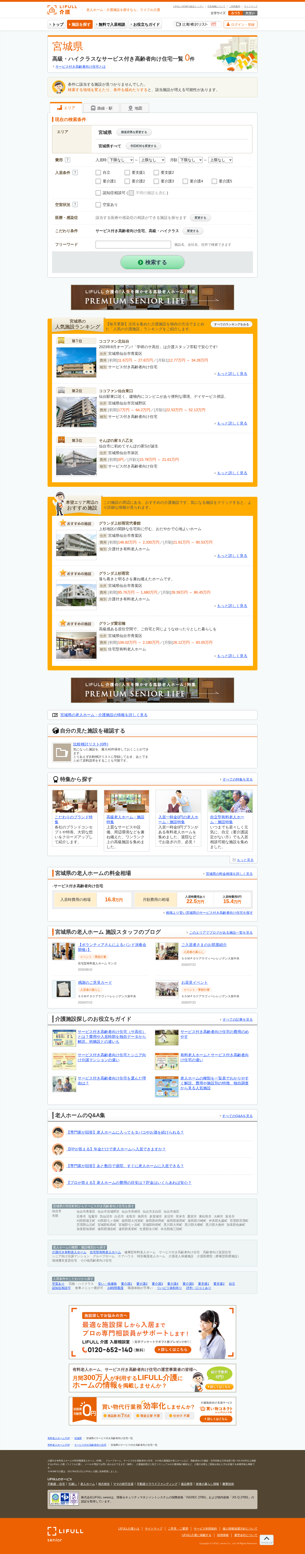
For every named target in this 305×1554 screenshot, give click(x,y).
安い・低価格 (107, 1283)
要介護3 (157, 1283)
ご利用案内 (234, 6)
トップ (58, 24)
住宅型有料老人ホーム (105, 1252)
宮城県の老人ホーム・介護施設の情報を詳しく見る (104, 715)
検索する (156, 262)
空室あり (58, 1283)
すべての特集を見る (238, 779)
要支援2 (219, 1283)
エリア (69, 108)
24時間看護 (115, 1288)
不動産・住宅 (56, 1484)
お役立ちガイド (146, 24)
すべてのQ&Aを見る (237, 1116)
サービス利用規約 (205, 1528)
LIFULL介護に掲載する (196, 1535)
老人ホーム (87, 1484)
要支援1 (203, 1283)
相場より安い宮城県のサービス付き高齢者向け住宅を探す (209, 913)
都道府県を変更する (134, 132)
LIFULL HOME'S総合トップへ (188, 6)
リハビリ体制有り (169, 1288)
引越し (72, 1484)
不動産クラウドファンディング (157, 1484)
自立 (232, 1283)
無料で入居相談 (112, 24)
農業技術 (228, 1484)
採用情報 (223, 1535)
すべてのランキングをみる (231, 324)
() (147, 193)
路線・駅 (104, 108)
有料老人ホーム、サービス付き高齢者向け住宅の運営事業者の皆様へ (152, 1378)
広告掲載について (216, 6)
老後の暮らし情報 (207, 1484)
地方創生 (104, 1484)
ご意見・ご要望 (178, 1528)
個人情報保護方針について (240, 1528)
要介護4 (172, 1283)
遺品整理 (186, 1484)
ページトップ (266, 1542)
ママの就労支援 (123, 1484)
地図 (138, 108)
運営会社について (245, 1535)
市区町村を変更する (143, 146)
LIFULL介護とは (128, 1528)
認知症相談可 (61, 1288)
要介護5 (188, 1283)
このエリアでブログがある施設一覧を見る (221, 932)
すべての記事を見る (238, 1019)
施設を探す (81, 24)
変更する (200, 217)
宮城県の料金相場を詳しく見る (229, 873)
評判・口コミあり (198, 1288)
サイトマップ (250, 6)
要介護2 (142, 1283)
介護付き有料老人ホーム (69, 1252)
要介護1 (126, 1283)
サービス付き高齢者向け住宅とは (80, 66)
